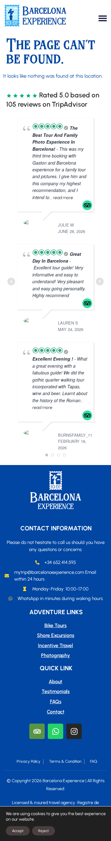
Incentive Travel (55, 645)
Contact (55, 712)
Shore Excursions (55, 635)
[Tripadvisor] (37, 731)
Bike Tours (55, 625)
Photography (55, 655)
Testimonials (56, 691)
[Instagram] (74, 731)
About (55, 681)
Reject (43, 831)
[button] (102, 18)
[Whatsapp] (55, 731)
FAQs (55, 701)
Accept (17, 831)
